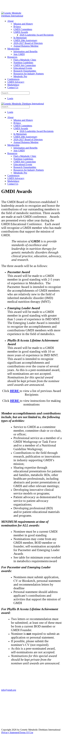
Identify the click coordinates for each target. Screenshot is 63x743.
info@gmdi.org (8, 690)
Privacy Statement (10, 732)
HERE (15, 400)
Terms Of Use (26, 732)
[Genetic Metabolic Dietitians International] (14, 15)
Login (10, 98)
